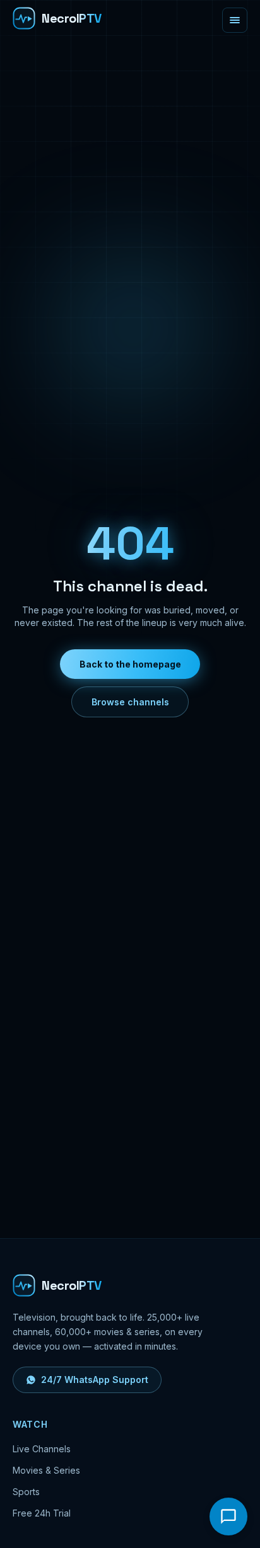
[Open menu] (234, 20)
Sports (26, 1491)
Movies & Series (46, 1470)
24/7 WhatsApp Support (94, 1379)
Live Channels (42, 1448)
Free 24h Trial (42, 1513)
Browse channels (130, 702)
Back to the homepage (130, 664)
